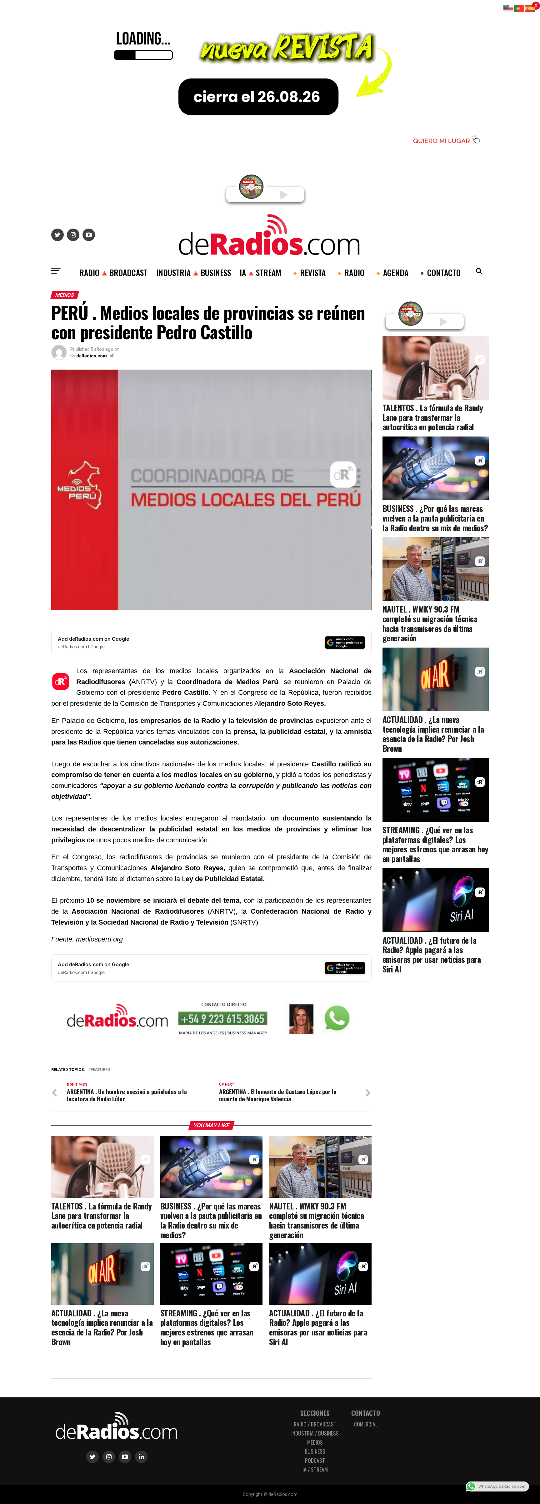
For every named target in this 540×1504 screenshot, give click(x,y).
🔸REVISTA (308, 272)
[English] (508, 8)
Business (315, 1451)
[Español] (530, 8)
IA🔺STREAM (260, 272)
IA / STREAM (315, 1469)
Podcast (315, 1460)
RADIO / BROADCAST (315, 1424)
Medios (315, 1442)
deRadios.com (91, 355)
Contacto (365, 1413)
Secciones (315, 1413)
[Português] (519, 8)
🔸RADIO (349, 272)
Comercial (366, 1424)
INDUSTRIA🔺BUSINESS (193, 272)
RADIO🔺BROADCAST (113, 272)
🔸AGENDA (390, 272)
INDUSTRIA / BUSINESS (315, 1433)
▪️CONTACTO (439, 272)
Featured (100, 1070)
